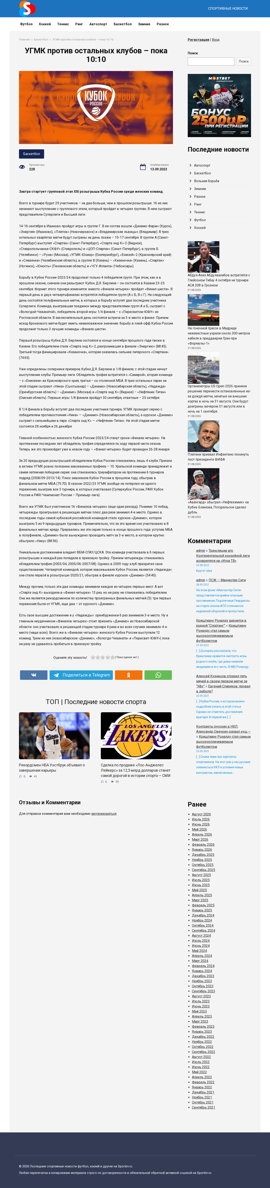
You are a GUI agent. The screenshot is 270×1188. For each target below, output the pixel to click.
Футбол (26, 24)
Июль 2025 (201, 880)
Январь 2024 (202, 971)
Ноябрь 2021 (202, 1097)
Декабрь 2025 (203, 855)
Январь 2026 (202, 850)
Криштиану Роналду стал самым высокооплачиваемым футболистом (223, 742)
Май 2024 (199, 951)
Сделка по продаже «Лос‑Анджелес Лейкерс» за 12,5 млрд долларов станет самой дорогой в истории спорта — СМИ (135, 770)
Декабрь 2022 (203, 1037)
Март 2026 (200, 840)
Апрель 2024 (202, 956)
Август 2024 (201, 936)
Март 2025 (200, 900)
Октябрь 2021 (202, 1102)
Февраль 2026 (203, 845)
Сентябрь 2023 (203, 991)
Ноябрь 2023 (202, 981)
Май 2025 (199, 890)
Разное (163, 24)
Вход (216, 40)
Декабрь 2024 (203, 915)
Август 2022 (201, 1057)
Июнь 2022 (201, 1067)
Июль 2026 (201, 819)
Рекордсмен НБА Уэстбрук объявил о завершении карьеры (52, 767)
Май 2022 (199, 1072)
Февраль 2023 (203, 1027)
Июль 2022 (201, 1062)
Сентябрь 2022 (203, 1052)
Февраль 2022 (203, 1082)
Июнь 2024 (201, 946)
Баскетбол (123, 24)
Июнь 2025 (201, 885)
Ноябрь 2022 (202, 1042)
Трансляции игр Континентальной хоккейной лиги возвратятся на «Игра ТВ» (223, 556)
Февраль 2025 (203, 905)
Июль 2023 (201, 1001)
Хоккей (45, 24)
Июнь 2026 (201, 824)
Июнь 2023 (201, 1006)
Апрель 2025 (202, 895)
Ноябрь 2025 (202, 860)
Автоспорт (98, 24)
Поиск (193, 53)
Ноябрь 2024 (202, 920)
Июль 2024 (201, 941)
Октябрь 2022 (202, 1047)
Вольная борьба (206, 181)
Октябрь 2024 (202, 925)
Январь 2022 (202, 1087)
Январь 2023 (202, 1032)
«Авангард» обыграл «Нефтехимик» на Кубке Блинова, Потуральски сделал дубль (218, 507)
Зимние (144, 24)
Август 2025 (201, 875)
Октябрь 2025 (202, 865)
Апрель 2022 (202, 1077)
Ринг (79, 24)
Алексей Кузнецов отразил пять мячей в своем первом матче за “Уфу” (221, 681)
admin (200, 551)
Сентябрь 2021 (203, 1107)
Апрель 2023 (202, 1016)
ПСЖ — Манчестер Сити (227, 580)
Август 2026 (201, 814)
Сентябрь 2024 (203, 931)
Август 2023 (201, 996)
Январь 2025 (202, 910)
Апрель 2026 (202, 835)
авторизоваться (103, 814)
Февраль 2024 (203, 966)
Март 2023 (200, 1022)
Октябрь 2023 (202, 986)
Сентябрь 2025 (203, 870)
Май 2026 (199, 829)
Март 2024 (200, 961)
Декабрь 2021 (203, 1092)
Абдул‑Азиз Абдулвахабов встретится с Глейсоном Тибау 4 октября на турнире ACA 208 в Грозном (219, 280)
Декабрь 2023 (203, 976)
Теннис (63, 24)
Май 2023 (199, 1011)
